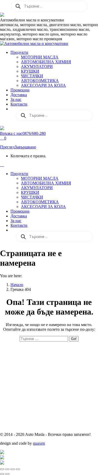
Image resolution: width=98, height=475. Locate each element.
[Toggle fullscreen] (12, 469)
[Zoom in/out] (18, 469)
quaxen (39, 443)
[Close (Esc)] (2, 469)
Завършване (25, 147)
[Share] (7, 469)
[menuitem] (19, 52)
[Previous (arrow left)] (2, 474)
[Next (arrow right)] (7, 474)
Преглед (7, 147)
